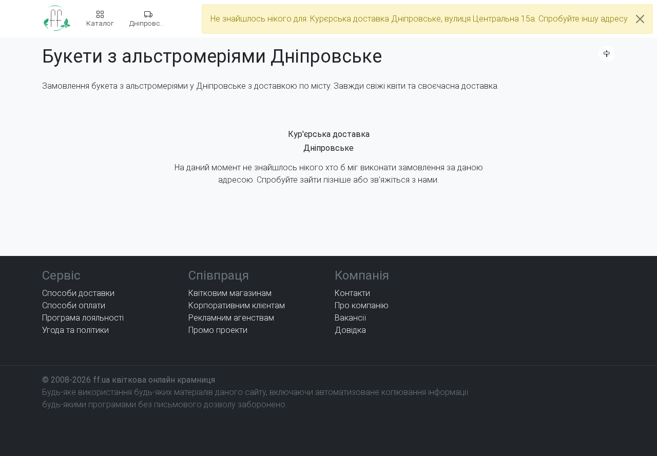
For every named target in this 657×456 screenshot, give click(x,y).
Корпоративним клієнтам (236, 305)
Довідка (350, 330)
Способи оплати (73, 305)
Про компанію (362, 305)
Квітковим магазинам (230, 293)
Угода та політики (75, 330)
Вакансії (350, 318)
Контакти (352, 293)
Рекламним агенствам (231, 318)
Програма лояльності (83, 318)
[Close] (640, 19)
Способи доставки (78, 293)
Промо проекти (217, 330)
